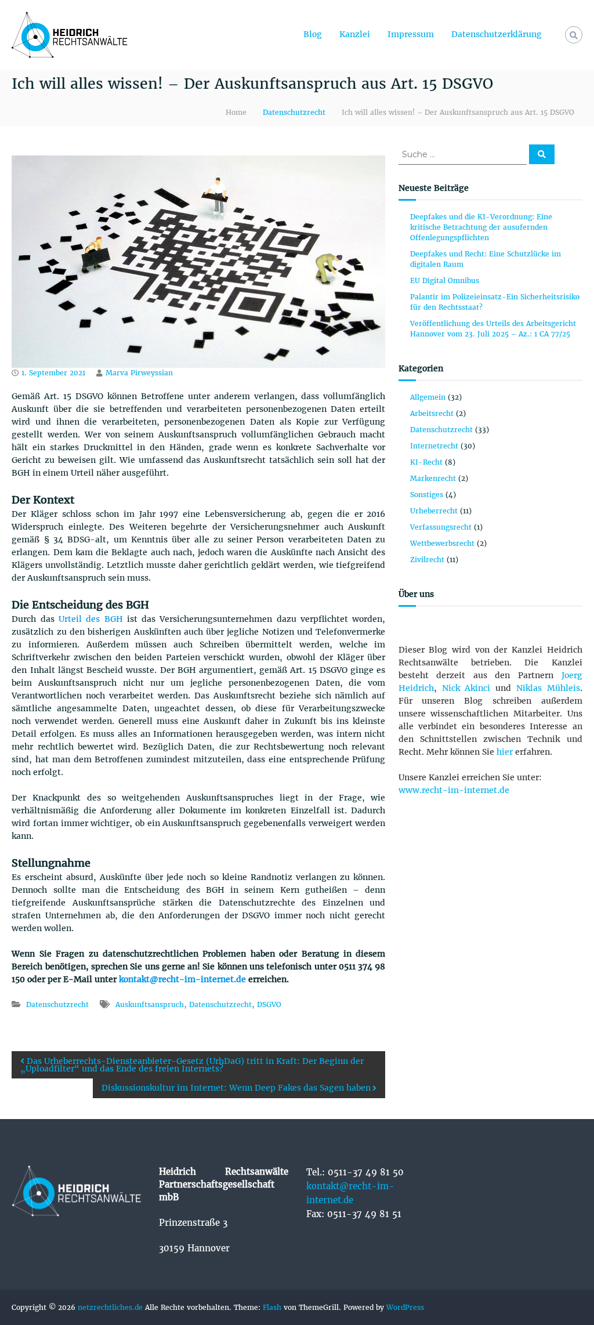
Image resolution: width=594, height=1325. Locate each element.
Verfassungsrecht (441, 527)
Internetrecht (434, 445)
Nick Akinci (466, 688)
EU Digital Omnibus (445, 280)
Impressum (410, 34)
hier (505, 752)
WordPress (405, 1307)
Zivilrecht (427, 559)
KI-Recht (426, 462)
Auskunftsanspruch (149, 1004)
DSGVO (269, 1004)
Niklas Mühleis (548, 688)
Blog (312, 34)
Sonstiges (426, 494)
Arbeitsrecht (432, 413)
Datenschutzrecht (294, 112)
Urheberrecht (434, 510)
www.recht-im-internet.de (454, 790)
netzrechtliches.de (110, 1307)
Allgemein (428, 397)
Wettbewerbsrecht (442, 543)
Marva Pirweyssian (139, 372)
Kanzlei (354, 34)
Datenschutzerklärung (496, 34)
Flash (272, 1307)
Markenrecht (433, 478)
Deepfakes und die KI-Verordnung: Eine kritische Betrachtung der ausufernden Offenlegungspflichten (481, 227)
